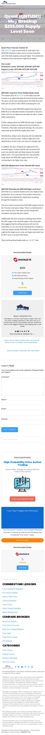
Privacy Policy (35, 730)
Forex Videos (7, 650)
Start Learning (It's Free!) (22, 499)
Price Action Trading (9, 593)
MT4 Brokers (7, 641)
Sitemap (26, 730)
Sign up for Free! (22, 540)
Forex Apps (6, 633)
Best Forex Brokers (9, 621)
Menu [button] (41, 2)
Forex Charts (7, 604)
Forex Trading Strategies (11, 608)
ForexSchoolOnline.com (8, 2)
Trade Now (22, 293)
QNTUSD (8, 50)
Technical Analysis (9, 601)
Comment (5, 377)
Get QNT (31, 240)
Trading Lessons (8, 654)
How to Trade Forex (9, 597)
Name (4, 399)
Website (4, 419)
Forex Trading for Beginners (12, 589)
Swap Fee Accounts (9, 637)
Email (4, 409)
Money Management (10, 612)
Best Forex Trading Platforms (13, 629)
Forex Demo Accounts (10, 625)
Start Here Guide (8, 662)
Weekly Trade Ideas (9, 658)
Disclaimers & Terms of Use (10, 732)
